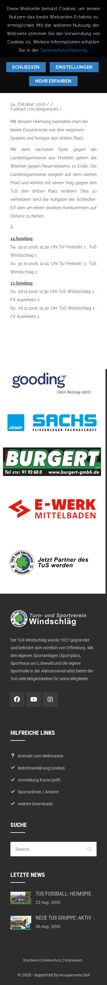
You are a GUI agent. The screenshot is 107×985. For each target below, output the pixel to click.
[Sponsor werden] (52, 562)
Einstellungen (74, 67)
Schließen (26, 67)
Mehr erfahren (53, 81)
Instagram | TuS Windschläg (50, 699)
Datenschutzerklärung (63, 50)
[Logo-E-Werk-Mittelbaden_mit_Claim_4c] (52, 508)
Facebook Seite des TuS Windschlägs (17, 699)
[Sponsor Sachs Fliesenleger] (52, 422)
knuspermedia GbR (74, 975)
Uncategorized (42, 109)
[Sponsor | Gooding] (52, 383)
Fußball (18, 109)
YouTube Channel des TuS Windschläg (33, 699)
